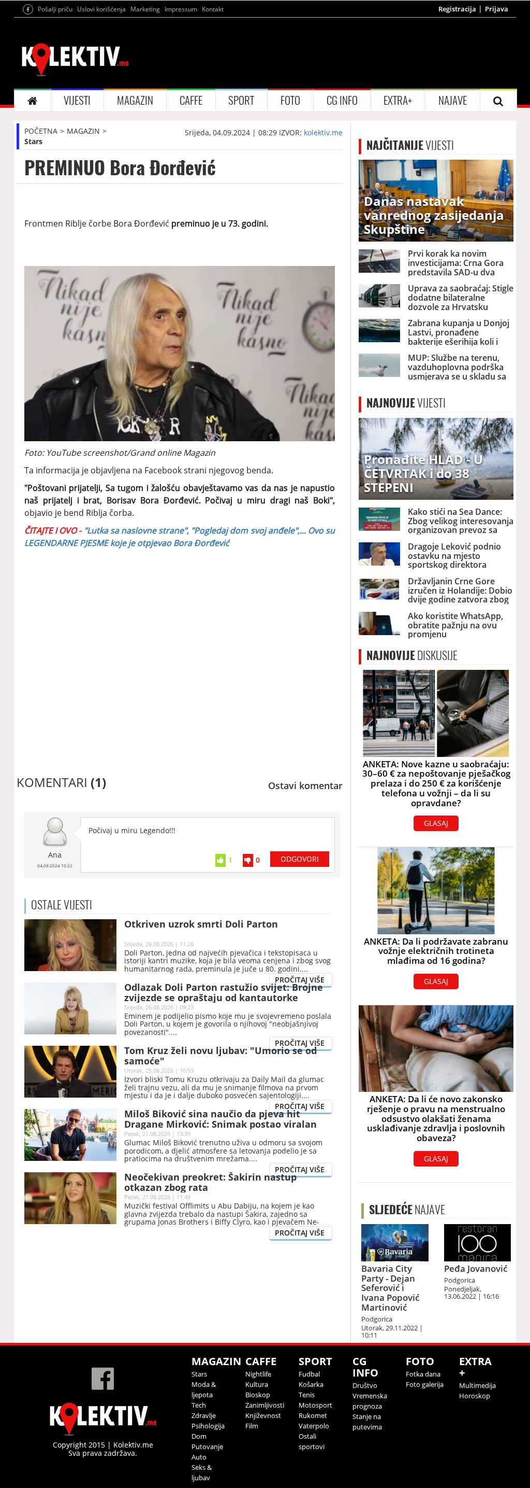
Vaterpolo (314, 1425)
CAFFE (191, 100)
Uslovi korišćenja (101, 9)
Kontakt (213, 9)
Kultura (256, 1384)
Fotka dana (423, 1374)
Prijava (496, 8)
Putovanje (207, 1446)
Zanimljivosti (264, 1405)
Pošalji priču (55, 9)
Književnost (263, 1415)
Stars (33, 141)
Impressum (181, 9)
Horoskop (474, 1395)
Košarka (311, 1384)
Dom (199, 1436)
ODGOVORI (300, 859)
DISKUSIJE (412, 655)
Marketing (145, 9)
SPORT (241, 100)
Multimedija (477, 1385)
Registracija (457, 8)
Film (251, 1425)
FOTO (290, 100)
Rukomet (313, 1415)
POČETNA (40, 131)
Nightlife (258, 1374)
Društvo (364, 1385)
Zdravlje (204, 1415)
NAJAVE (452, 100)
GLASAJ (436, 823)
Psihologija (208, 1425)
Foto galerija (425, 1384)
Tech (199, 1405)
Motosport (315, 1405)
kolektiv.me (323, 132)
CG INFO (342, 100)
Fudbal (309, 1374)
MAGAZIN (135, 100)
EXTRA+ (398, 100)
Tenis (307, 1394)
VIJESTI (77, 100)
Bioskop (257, 1394)
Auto (199, 1457)
